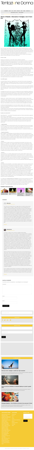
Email (3, 300)
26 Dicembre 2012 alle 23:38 (11, 204)
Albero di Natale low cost (12, 194)
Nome (3, 296)
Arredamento (14, 414)
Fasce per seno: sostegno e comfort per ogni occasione (13, 370)
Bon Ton (13, 415)
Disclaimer (15, 448)
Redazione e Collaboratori (23, 448)
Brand (6, 448)
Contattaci (8, 448)
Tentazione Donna (17, 3)
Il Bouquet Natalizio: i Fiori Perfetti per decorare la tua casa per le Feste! (17, 403)
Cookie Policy (12, 448)
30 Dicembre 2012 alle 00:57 (11, 230)
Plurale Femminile (15, 422)
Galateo (9, 14)
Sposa (13, 425)
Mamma (13, 421)
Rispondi (5, 224)
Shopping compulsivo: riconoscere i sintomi (4, 194)
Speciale (7, 14)
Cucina (13, 418)
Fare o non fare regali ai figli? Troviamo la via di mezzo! (29, 194)
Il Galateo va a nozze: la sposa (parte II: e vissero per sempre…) (20, 194)
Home (18, 448)
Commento (4, 284)
